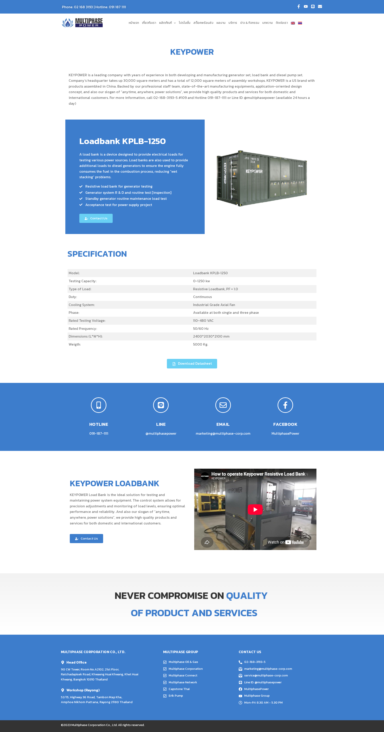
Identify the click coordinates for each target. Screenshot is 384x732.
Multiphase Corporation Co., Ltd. (94, 725)
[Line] (313, 6)
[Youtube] (306, 6)
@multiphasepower (259, 97)
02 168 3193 (83, 7)
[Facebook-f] (299, 6)
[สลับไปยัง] (292, 23)
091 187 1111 (117, 7)
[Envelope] (320, 6)
